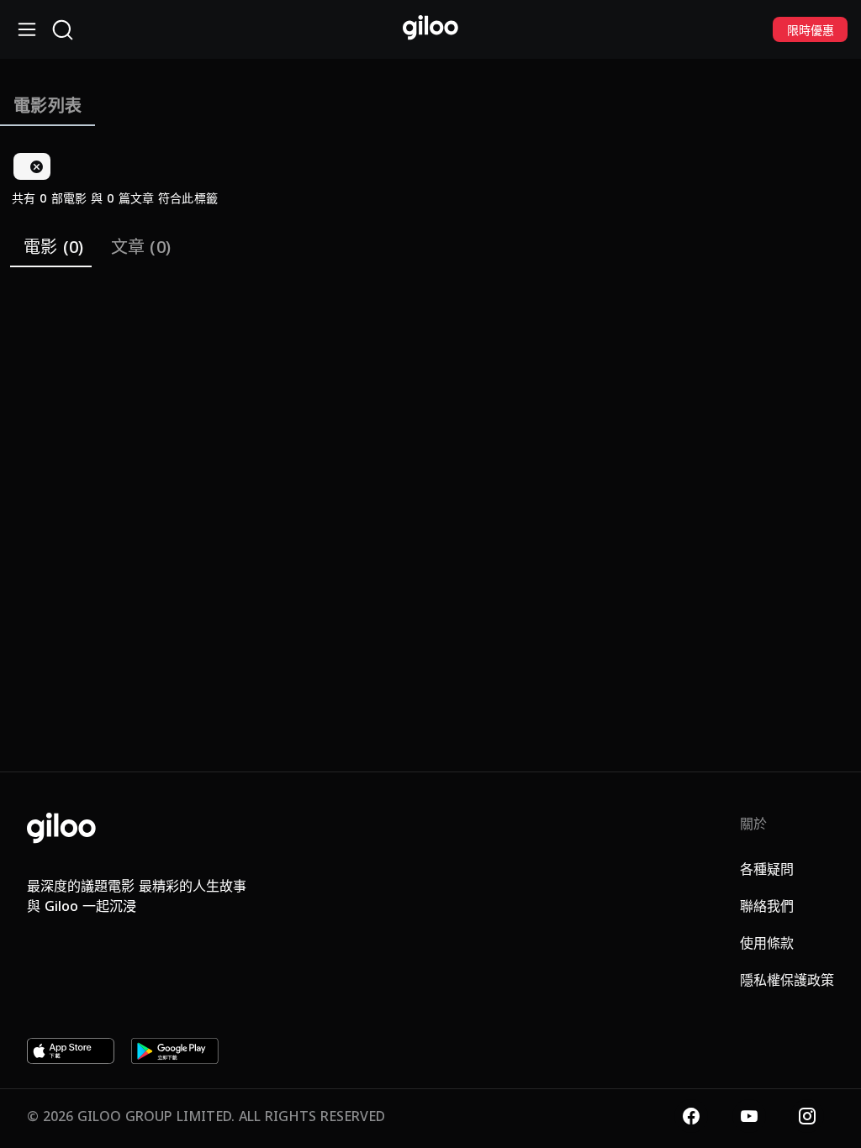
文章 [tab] (141, 246)
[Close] (36, 166)
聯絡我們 (767, 906)
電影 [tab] (54, 246)
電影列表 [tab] (47, 105)
